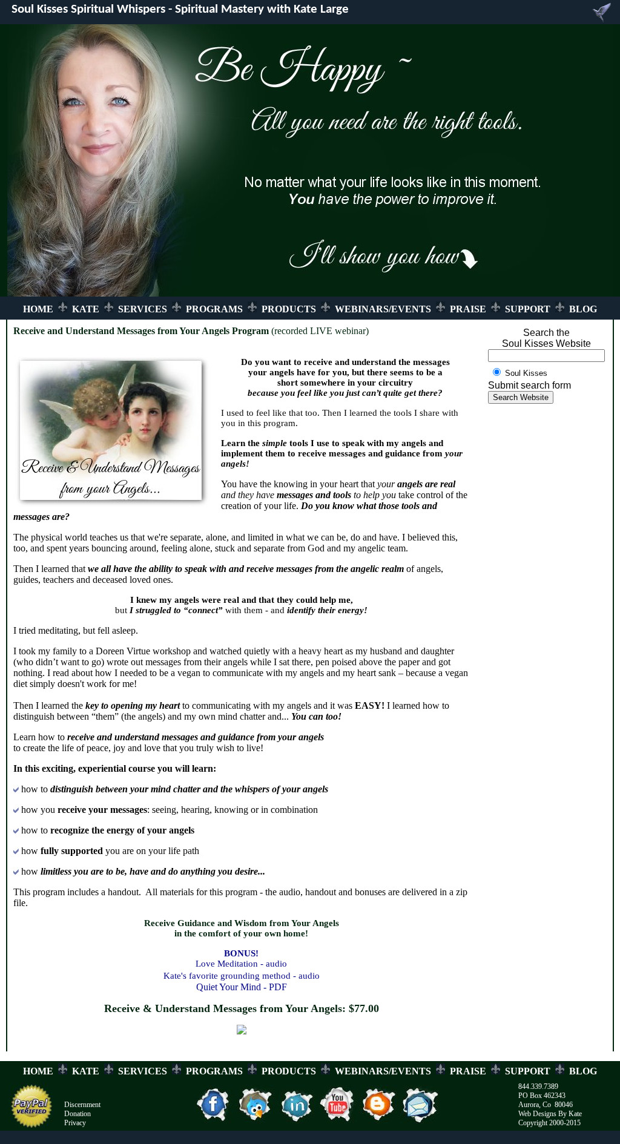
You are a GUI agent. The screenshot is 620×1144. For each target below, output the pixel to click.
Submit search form (529, 385)
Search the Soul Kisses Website (546, 338)
